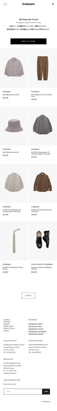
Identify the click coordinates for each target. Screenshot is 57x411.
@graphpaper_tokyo (35, 326)
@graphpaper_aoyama (35, 328)
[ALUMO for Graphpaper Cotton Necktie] (14, 241)
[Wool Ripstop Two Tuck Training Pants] (42, 68)
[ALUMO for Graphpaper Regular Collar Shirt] (42, 183)
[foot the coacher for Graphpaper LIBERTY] (42, 241)
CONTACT (6, 320)
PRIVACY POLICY (9, 328)
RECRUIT (6, 324)
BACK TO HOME (28, 41)
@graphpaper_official (35, 324)
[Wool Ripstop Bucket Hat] (14, 126)
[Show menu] (5, 4)
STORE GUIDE (8, 326)
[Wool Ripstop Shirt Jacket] (14, 68)
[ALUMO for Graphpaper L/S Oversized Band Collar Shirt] (14, 183)
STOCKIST (7, 322)
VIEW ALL (28, 295)
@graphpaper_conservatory (37, 331)
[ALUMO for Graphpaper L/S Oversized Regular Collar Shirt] (42, 126)
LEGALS (6, 330)
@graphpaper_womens (35, 334)
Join (46, 391)
